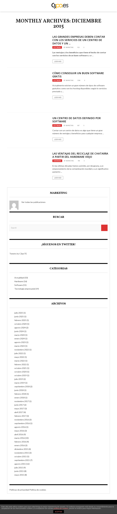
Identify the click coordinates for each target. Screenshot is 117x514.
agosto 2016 (20, 427)
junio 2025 (19, 316)
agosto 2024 (20, 327)
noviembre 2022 (21, 349)
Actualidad (19, 277)
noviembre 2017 (21, 401)
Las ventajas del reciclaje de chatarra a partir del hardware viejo (80, 155)
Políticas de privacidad (19, 490)
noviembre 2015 (21, 453)
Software (57, 47)
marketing (69, 47)
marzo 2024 (19, 335)
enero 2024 (19, 338)
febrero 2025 (20, 320)
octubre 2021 (20, 368)
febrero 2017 (20, 416)
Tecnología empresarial (24, 289)
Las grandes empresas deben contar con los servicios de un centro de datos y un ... (78, 40)
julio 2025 (18, 313)
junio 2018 (19, 390)
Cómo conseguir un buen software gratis (78, 74)
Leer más (57, 61)
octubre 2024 (20, 324)
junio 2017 (19, 405)
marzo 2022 (19, 361)
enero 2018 (19, 397)
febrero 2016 (20, 441)
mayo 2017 (19, 408)
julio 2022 (18, 353)
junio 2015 (19, 471)
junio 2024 (19, 331)
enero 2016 (19, 445)
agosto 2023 (20, 342)
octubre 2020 (20, 371)
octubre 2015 (20, 456)
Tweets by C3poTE (18, 253)
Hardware (57, 161)
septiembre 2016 (22, 423)
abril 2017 (18, 412)
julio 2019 (18, 379)
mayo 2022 (19, 357)
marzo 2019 (19, 383)
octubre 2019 (20, 375)
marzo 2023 (19, 346)
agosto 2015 (20, 464)
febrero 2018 (20, 394)
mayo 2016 (19, 430)
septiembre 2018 (22, 386)
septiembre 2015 (22, 460)
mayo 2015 (19, 475)
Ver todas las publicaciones (33, 202)
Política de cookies (38, 490)
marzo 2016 (19, 438)
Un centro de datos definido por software (76, 119)
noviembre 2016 (21, 419)
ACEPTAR (58, 512)
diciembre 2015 (21, 449)
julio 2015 (18, 467)
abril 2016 (18, 434)
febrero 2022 (20, 364)
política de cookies (61, 508)
